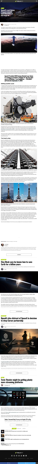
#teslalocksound (3, 444)
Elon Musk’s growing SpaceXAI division (15, 359)
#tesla (20, 443)
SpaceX (12, 241)
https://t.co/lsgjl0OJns (17, 79)
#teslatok (22, 443)
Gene (5, 269)
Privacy (31, 458)
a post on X (4, 297)
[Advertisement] (19, 62)
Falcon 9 (8, 241)
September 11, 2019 (17, 81)
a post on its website (5, 361)
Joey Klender (7, 385)
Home (6, 458)
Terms (28, 458)
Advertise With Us (22, 458)
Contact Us (15, 458)
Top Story (15, 241)
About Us (10, 458)
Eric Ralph (6, 25)
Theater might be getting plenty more (12, 412)
